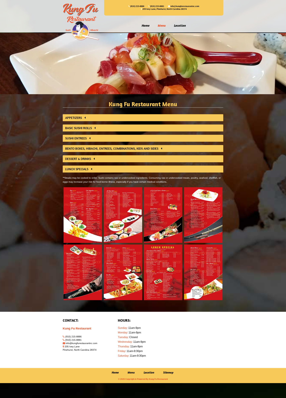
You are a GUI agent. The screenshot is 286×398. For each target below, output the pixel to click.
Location (180, 25)
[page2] (123, 215)
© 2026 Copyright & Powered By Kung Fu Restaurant (143, 379)
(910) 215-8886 (137, 6)
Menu (162, 25)
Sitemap (168, 372)
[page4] (203, 215)
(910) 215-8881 (157, 6)
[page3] (163, 215)
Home (145, 25)
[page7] (163, 272)
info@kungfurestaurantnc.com (184, 6)
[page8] (203, 272)
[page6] (123, 272)
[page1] (83, 215)
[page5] (83, 272)
